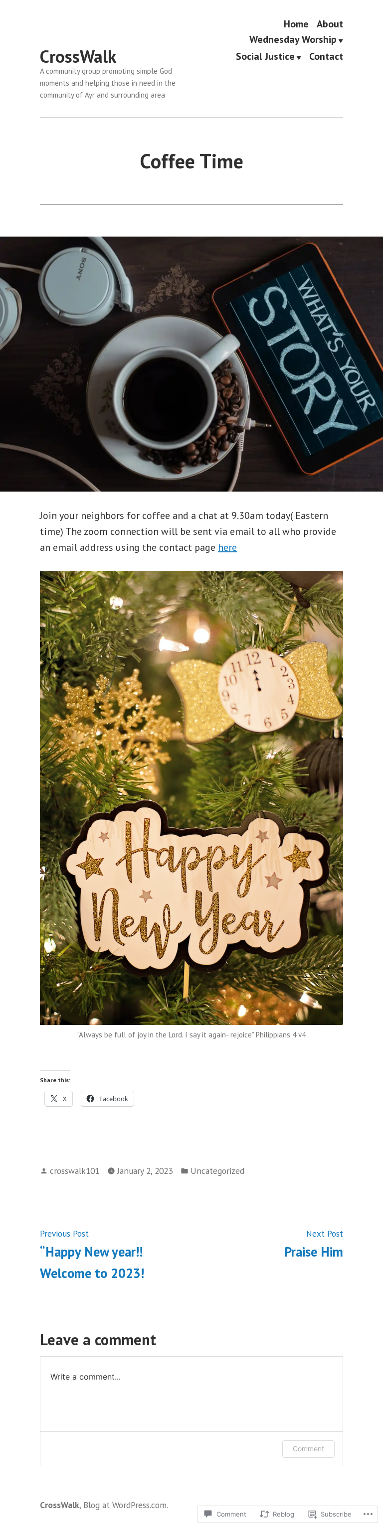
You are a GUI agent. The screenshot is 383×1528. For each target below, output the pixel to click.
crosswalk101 (74, 1170)
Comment (308, 1448)
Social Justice (265, 56)
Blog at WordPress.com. (125, 1505)
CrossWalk (78, 56)
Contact (326, 56)
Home (296, 23)
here (227, 547)
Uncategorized (217, 1170)
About (330, 23)
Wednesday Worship (293, 40)
